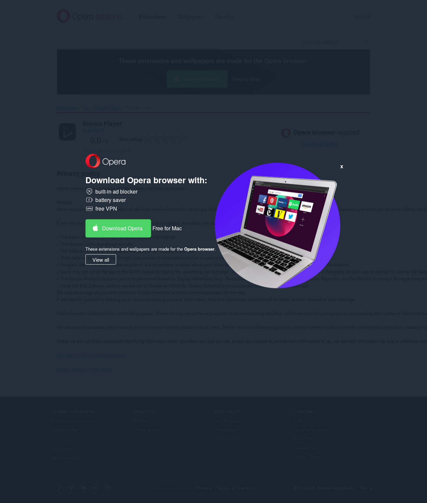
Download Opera (122, 228)
